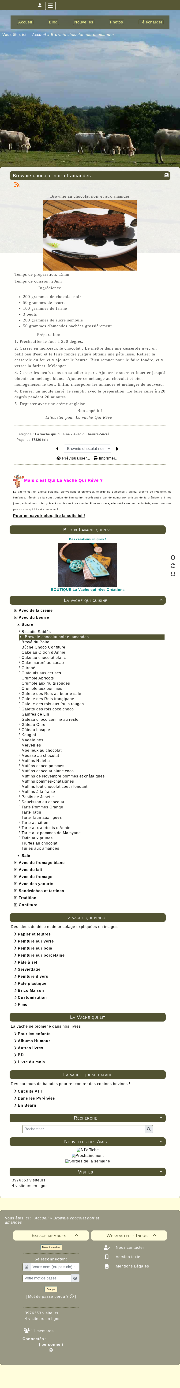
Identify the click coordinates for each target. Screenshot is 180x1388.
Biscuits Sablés (37, 632)
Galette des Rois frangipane (48, 699)
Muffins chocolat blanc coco (48, 771)
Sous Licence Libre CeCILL (120, 1374)
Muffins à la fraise (39, 792)
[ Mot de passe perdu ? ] (51, 1296)
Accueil (39, 35)
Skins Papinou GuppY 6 (70, 1379)
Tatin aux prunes (38, 838)
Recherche (118, 1117)
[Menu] (50, 6)
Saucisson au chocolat (43, 802)
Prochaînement (89, 1156)
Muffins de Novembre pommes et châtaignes (64, 776)
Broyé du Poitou (37, 642)
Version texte (127, 1257)
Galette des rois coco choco (48, 709)
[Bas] (173, 574)
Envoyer (51, 1289)
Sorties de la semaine (89, 1161)
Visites (120, 1171)
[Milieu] (173, 565)
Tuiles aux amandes (41, 848)
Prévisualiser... (76, 458)
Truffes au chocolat (40, 843)
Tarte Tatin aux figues (42, 817)
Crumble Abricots (38, 678)
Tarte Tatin (32, 812)
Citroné (29, 668)
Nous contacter (129, 1247)
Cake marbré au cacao (43, 663)
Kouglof (29, 735)
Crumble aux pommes (43, 688)
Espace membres (55, 1235)
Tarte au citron (36, 823)
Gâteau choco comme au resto (51, 719)
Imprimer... (108, 458)
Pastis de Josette (38, 797)
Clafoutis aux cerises (42, 673)
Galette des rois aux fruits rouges (53, 704)
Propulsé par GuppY (53, 1374)
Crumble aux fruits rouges (46, 683)
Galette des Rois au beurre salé (52, 694)
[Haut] (173, 557)
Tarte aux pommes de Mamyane (52, 833)
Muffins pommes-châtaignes (48, 781)
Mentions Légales (132, 1266)
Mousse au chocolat (41, 756)
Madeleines (33, 740)
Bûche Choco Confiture (44, 647)
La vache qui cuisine (113, 600)
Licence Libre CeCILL (112, 1379)
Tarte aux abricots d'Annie (47, 828)
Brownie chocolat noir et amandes (57, 637)
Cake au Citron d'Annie (44, 652)
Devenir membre (51, 1247)
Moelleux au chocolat (42, 750)
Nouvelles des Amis (113, 1141)
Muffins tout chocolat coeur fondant (55, 786)
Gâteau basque (36, 730)
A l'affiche (89, 1150)
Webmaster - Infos (131, 1235)
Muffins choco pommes (44, 766)
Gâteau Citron (35, 725)
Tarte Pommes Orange (43, 807)
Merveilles (32, 745)
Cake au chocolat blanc (44, 658)
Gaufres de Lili (36, 714)
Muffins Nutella (36, 761)
